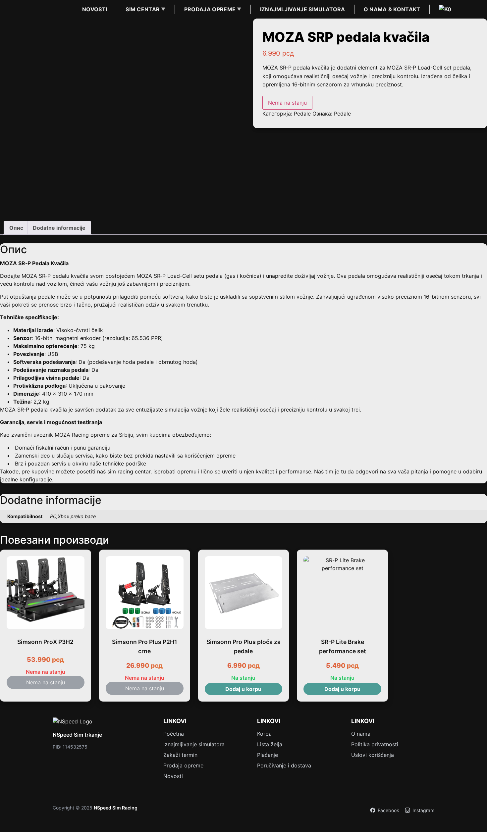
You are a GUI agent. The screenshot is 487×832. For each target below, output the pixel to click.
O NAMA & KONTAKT (392, 9)
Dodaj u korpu (243, 689)
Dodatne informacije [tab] (59, 227)
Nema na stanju (287, 102)
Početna (173, 733)
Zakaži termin (180, 755)
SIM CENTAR (143, 9)
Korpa (264, 733)
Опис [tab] (16, 227)
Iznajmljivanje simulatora (194, 744)
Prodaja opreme (183, 765)
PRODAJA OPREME (210, 9)
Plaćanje (267, 755)
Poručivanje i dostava (284, 765)
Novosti (173, 776)
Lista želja (269, 744)
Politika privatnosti (374, 744)
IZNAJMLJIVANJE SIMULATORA (302, 9)
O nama (360, 733)
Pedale (302, 113)
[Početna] (35, 9)
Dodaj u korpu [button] (342, 689)
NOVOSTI (94, 9)
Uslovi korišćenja (372, 755)
